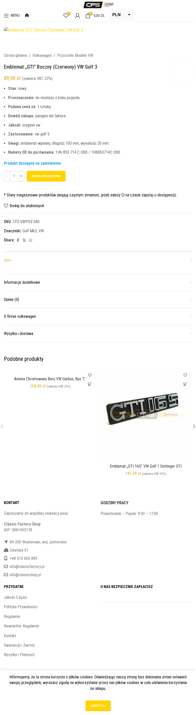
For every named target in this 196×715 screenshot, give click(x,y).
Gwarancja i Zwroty (19, 645)
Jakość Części (15, 597)
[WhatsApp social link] (31, 240)
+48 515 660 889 (23, 558)
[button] (185, 384)
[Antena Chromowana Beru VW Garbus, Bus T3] (50, 371)
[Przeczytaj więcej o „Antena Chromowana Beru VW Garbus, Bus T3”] (89, 384)
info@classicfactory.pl (27, 566)
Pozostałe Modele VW (75, 55)
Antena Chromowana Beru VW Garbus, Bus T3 (50, 378)
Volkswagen (42, 55)
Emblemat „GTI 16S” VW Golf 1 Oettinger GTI (146, 466)
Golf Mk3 (29, 230)
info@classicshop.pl (25, 574)
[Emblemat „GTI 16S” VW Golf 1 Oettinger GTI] (145, 414)
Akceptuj (98, 706)
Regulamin (12, 616)
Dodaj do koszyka (46, 176)
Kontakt (10, 635)
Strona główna (15, 55)
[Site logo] (98, 4)
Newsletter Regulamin (21, 626)
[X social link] (24, 240)
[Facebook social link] (18, 240)
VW (41, 230)
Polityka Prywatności (21, 606)
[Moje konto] (77, 15)
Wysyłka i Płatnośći (19, 654)
